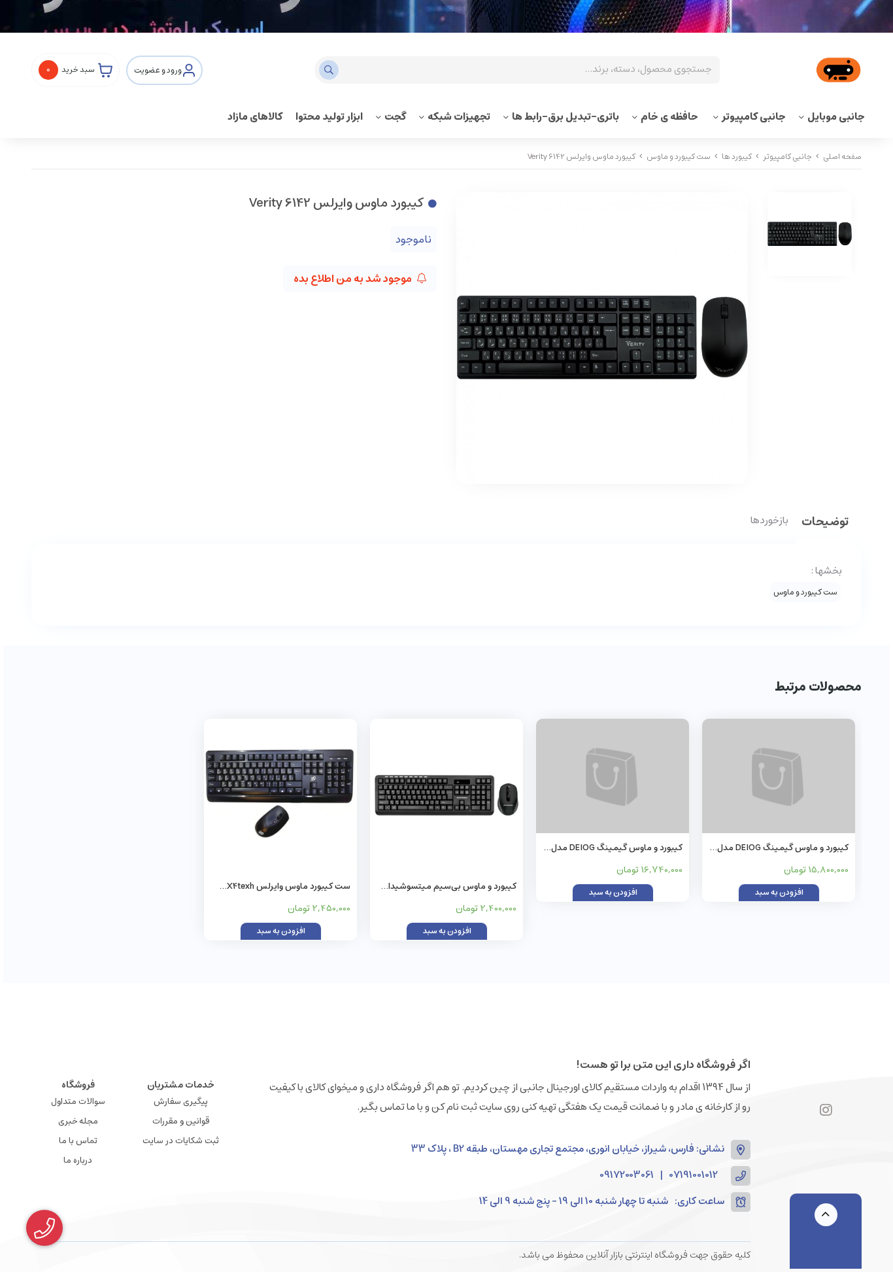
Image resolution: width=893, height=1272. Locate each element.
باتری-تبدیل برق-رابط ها (565, 117)
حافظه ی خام (670, 117)
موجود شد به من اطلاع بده (354, 278)
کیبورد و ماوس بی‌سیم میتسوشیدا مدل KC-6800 (452, 887)
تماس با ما (78, 1140)
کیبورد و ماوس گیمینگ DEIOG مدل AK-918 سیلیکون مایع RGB (616, 848)
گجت (395, 117)
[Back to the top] (826, 1214)
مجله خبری (78, 1121)
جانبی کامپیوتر (754, 117)
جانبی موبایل (836, 117)
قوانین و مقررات (180, 1121)
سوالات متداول (78, 1101)
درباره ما (77, 1160)
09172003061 (626, 1175)
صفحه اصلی (842, 156)
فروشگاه (78, 1085)
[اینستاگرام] (826, 1111)
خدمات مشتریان (180, 1085)
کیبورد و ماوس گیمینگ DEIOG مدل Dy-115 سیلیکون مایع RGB (783, 848)
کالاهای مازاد (254, 117)
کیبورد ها (737, 156)
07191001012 (693, 1175)
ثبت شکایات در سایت (181, 1140)
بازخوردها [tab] (769, 521)
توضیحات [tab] (825, 522)
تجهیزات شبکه (459, 117)
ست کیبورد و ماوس (679, 156)
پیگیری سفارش (181, 1101)
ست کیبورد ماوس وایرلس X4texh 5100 (288, 887)
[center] (330, 70)
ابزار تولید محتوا (329, 117)
